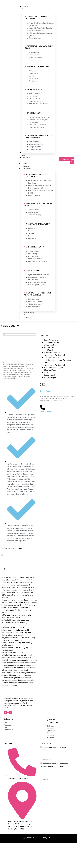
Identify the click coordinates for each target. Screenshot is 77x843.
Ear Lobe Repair (50, 377)
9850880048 (45, 411)
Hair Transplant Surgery (53, 367)
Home (25, 164)
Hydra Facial (49, 347)
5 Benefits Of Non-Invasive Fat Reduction (55, 755)
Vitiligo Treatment (51, 345)
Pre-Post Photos (28, 312)
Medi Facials (49, 350)
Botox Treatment (51, 340)
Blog (24, 315)
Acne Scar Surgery (51, 357)
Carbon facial (49, 375)
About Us (26, 166)
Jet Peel (47, 372)
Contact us (27, 317)
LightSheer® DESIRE (51, 342)
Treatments (27, 169)
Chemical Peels (50, 370)
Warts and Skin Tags (52, 352)
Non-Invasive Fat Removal (54, 355)
